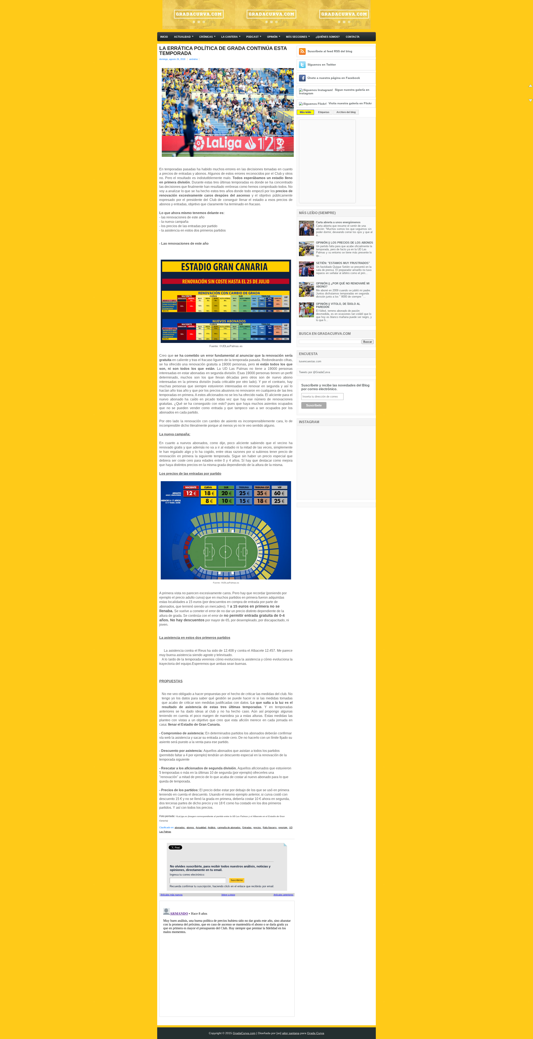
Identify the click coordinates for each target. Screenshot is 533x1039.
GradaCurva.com (244, 1033)
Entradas (247, 827)
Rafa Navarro (270, 827)
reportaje (283, 827)
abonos (191, 827)
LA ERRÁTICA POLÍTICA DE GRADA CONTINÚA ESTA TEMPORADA (223, 51)
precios (257, 827)
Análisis (212, 827)
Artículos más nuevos (172, 894)
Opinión (273, 36)
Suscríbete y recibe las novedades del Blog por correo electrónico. (335, 387)
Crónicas (207, 36)
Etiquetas (323, 112)
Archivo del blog (346, 112)
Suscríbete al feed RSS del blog (330, 51)
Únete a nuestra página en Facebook (334, 78)
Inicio (164, 36)
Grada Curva (315, 1033)
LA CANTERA (230, 36)
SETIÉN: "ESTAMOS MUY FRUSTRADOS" (343, 263)
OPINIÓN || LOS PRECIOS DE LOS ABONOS (344, 242)
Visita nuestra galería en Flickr (350, 103)
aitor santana (290, 1033)
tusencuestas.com (310, 361)
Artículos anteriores (283, 894)
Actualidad (183, 36)
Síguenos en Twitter (322, 64)
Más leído (305, 112)
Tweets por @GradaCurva (314, 372)
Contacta (353, 36)
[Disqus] (227, 958)
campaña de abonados (229, 827)
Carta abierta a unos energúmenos (338, 222)
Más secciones (298, 36)
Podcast (253, 36)
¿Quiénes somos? (328, 36)
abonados (180, 827)
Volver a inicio (228, 894)
